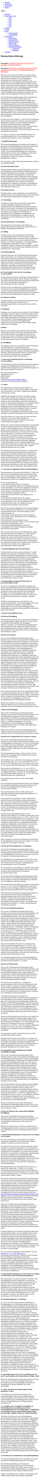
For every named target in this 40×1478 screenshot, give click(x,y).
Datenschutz (8, 6)
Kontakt (7, 2)
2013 (10, 24)
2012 (10, 26)
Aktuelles (7, 52)
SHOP (7, 7)
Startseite (7, 14)
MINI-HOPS (13, 38)
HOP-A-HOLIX (14, 45)
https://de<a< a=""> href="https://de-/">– (13, 1253)
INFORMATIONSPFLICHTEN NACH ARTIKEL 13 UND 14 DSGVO (17, 64)
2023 (10, 17)
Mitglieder (15, 50)
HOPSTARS (13, 43)
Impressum (8, 4)
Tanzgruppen (9, 36)
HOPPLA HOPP (14, 42)
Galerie (7, 30)
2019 (10, 19)
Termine (7, 28)
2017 (10, 21)
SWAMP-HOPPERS (15, 47)
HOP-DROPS (13, 40)
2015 (10, 23)
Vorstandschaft (13, 33)
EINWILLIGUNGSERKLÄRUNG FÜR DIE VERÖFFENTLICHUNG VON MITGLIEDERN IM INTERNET (19, 70)
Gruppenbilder (13, 35)
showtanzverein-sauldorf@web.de (15, 379)
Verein (7, 31)
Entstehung (15, 48)
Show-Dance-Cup (10, 16)
